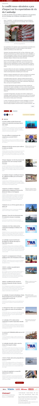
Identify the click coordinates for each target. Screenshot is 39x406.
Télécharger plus (19, 382)
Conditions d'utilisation (29, 392)
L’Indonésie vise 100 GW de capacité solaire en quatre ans (13, 205)
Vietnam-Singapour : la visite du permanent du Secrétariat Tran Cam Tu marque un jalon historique (13, 161)
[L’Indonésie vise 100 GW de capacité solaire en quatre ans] (31, 208)
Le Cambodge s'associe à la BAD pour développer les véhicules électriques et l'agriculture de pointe (11, 241)
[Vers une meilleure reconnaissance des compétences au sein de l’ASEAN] (31, 138)
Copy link (12, 115)
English (23, 0)
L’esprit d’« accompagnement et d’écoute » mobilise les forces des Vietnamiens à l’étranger (13, 256)
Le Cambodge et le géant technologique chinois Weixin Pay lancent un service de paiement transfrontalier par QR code (13, 296)
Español (29, 0)
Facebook (5, 115)
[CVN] (13, 389)
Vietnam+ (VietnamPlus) (9, 1)
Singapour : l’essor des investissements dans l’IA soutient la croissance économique (12, 216)
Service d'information (28, 394)
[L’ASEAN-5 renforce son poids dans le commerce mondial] (31, 270)
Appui (37, 392)
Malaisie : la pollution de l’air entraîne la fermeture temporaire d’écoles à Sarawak (11, 282)
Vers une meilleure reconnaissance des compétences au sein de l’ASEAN (11, 136)
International (5, 3)
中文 (31, 0)
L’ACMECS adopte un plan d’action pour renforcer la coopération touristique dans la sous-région (12, 123)
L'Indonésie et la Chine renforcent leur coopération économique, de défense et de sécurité (12, 227)
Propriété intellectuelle (22, 392)
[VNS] (6, 389)
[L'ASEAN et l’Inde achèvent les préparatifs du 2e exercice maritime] (31, 361)
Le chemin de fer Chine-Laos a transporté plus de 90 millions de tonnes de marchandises (13, 308)
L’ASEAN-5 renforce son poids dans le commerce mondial (11, 267)
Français (25, 0)
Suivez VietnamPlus (26, 114)
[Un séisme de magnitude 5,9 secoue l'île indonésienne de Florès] (31, 374)
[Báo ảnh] (26, 389)
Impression (10, 115)
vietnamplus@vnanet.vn (24, 400)
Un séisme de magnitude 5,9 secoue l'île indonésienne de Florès (11, 372)
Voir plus (6, 119)
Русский (33, 0)
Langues (20, 394)
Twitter (7, 115)
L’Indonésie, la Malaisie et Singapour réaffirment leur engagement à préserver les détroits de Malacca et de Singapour (12, 190)
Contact (36, 394)
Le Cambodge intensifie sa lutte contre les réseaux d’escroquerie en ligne (12, 344)
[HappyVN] (33, 389)
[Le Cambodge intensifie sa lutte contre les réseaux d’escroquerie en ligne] (31, 346)
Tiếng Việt (19, 0)
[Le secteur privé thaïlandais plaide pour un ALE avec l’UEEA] (31, 335)
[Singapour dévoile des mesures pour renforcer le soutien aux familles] (31, 149)
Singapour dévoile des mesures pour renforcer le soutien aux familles (13, 147)
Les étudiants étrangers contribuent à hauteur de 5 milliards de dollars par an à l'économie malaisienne (13, 176)
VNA (23, 394)
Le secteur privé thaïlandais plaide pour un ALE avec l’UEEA (13, 332)
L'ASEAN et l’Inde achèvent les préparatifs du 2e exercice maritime (13, 358)
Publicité (33, 394)
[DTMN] (19, 389)
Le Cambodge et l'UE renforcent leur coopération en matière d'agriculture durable (12, 320)
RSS (34, 392)
